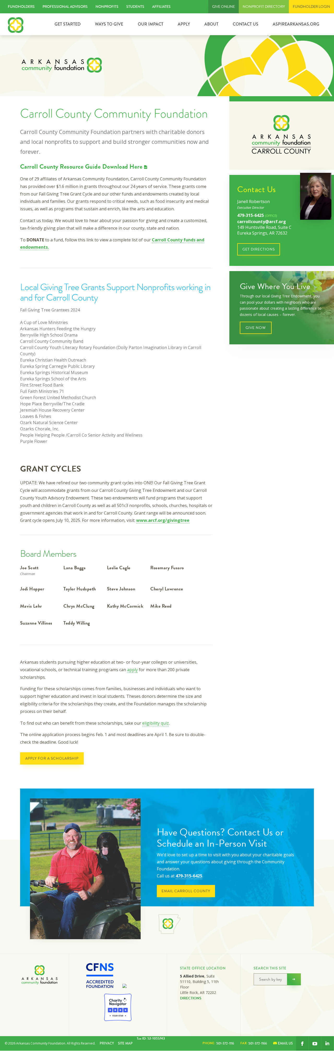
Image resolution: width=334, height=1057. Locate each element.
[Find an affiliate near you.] (169, 925)
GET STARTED (68, 24)
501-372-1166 (253, 1043)
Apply (184, 24)
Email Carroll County (186, 891)
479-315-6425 (257, 215)
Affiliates (161, 6)
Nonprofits (107, 6)
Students (135, 6)
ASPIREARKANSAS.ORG (296, 24)
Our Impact (150, 24)
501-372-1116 (218, 1043)
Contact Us (245, 24)
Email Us (285, 1043)
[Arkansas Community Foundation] (15, 24)
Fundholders (21, 6)
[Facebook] (302, 1043)
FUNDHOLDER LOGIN (311, 6)
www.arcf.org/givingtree (162, 520)
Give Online (223, 6)
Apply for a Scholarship (52, 758)
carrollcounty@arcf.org (261, 221)
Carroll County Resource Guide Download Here (81, 166)
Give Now (256, 328)
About (211, 24)
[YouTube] (315, 1043)
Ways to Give (109, 24)
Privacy (107, 1043)
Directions (190, 998)
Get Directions (258, 249)
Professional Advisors (65, 6)
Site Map (125, 1043)
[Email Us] (327, 1043)
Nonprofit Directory (264, 6)
